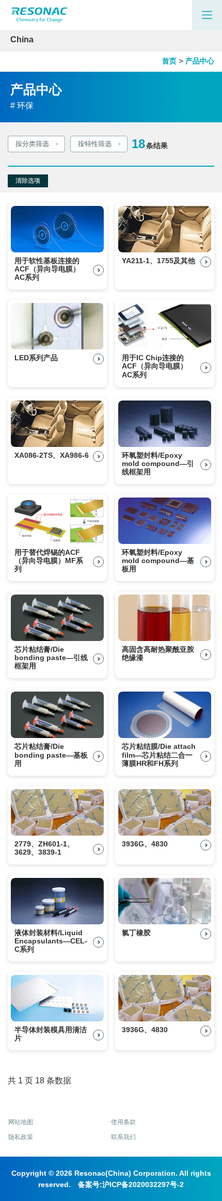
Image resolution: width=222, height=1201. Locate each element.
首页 (169, 61)
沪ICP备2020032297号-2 (143, 1184)
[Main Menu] (207, 15)
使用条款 (123, 1122)
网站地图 (20, 1122)
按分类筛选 (32, 144)
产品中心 (199, 61)
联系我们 (123, 1137)
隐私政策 (20, 1137)
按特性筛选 (95, 144)
